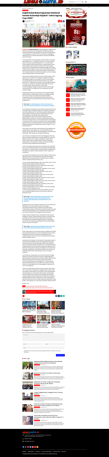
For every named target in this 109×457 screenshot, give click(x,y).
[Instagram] (33, 447)
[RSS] (37, 447)
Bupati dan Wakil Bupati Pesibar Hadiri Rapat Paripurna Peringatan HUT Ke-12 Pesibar (78, 104)
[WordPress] (30, 447)
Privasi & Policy (56, 451)
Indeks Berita (31, 451)
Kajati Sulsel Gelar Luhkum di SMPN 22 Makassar (29, 311)
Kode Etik (38, 451)
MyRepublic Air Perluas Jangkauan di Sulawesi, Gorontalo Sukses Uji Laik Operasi (47, 382)
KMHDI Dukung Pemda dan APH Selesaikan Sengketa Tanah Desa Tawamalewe (78, 94)
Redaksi (24, 451)
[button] (82, 2)
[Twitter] (59, 296)
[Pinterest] (28, 447)
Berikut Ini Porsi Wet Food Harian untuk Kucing (47, 373)
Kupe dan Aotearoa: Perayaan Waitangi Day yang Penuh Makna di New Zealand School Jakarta (48, 404)
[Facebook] (56, 296)
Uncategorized (25, 10)
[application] (76, 69)
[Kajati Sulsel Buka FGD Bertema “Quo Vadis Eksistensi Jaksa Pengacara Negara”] (58, 305)
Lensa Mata (25, 49)
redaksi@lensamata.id (29, 441)
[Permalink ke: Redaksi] (23, 21)
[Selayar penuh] (85, 74)
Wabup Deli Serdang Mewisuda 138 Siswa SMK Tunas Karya (78, 109)
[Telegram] (61, 296)
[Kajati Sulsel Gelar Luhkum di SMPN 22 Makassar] (29, 305)
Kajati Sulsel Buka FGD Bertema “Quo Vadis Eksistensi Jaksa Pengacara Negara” (57, 312)
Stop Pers (64, 451)
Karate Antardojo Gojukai (29, 287)
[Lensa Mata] (43, 1)
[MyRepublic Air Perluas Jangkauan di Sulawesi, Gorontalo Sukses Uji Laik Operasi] (27, 385)
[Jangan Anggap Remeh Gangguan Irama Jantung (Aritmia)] (27, 396)
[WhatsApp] (64, 296)
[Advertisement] (16, 25)
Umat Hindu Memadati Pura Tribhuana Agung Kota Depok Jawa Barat (77, 114)
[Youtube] (35, 447)
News (24, 308)
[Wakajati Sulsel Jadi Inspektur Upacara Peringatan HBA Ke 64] (29, 319)
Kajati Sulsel (44, 286)
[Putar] (67, 74)
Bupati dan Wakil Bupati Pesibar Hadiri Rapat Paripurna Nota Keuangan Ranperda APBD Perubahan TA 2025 (78, 99)
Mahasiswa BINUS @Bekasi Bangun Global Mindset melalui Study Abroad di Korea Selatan (48, 362)
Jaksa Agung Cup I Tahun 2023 (33, 286)
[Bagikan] (64, 21)
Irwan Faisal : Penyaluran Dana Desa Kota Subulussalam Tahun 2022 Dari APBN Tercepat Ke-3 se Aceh (48, 417)
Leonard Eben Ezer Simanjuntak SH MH (45, 287)
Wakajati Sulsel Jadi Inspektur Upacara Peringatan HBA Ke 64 (27, 326)
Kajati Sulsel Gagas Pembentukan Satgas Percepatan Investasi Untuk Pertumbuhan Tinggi (43, 312)
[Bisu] (83, 74)
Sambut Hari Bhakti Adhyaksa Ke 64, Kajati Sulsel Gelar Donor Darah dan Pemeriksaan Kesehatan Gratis (58, 326)
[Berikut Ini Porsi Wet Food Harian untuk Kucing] (27, 376)
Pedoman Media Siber (46, 451)
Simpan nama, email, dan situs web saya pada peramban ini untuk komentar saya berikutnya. (42, 351)
